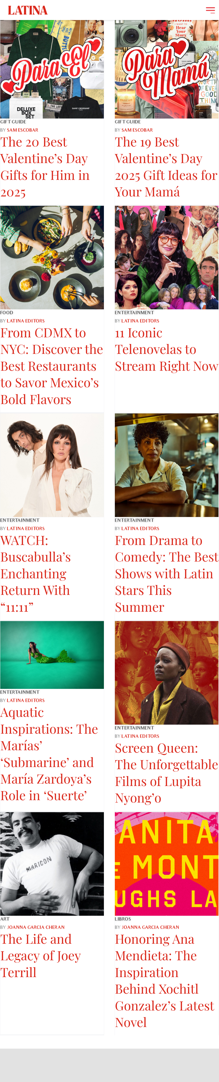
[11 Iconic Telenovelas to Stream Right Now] (166, 257)
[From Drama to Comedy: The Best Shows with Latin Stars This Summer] (166, 465)
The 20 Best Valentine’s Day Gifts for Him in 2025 (45, 166)
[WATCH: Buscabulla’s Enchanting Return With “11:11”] (52, 465)
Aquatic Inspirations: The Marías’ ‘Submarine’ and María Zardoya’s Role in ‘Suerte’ (49, 753)
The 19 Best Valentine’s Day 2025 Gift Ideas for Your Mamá (166, 166)
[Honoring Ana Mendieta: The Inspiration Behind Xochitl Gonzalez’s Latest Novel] (166, 864)
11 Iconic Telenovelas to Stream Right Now (166, 348)
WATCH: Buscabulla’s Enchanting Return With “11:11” (35, 573)
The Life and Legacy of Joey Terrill (40, 955)
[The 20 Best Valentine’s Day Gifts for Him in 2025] (52, 67)
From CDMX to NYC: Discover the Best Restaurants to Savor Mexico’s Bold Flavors (51, 365)
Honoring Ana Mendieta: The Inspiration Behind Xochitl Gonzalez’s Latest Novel (164, 980)
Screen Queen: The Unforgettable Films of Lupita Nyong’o (166, 772)
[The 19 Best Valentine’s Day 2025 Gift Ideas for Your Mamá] (166, 67)
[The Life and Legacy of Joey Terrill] (52, 864)
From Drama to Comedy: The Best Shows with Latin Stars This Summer (166, 573)
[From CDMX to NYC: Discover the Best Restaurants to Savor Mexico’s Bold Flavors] (52, 257)
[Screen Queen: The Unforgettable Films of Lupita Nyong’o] (166, 673)
